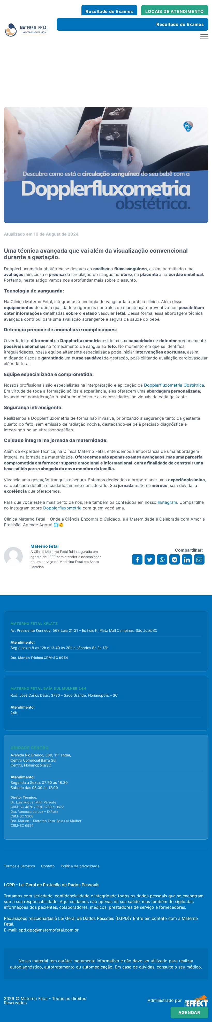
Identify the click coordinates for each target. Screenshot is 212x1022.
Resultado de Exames (109, 11)
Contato (48, 866)
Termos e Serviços (19, 866)
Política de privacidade (80, 866)
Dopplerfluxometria (62, 507)
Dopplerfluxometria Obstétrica (174, 385)
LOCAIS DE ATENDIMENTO (174, 11)
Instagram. (168, 502)
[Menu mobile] (204, 36)
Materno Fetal (44, 546)
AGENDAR (189, 1012)
